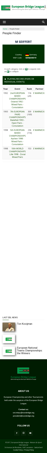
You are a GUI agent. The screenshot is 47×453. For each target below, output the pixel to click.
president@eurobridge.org (23, 416)
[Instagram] (23, 433)
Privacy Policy (29, 450)
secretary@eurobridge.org (23, 413)
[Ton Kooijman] (14, 327)
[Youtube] (30, 433)
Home (5, 29)
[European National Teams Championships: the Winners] (14, 351)
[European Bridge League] (23, 7)
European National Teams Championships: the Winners (29, 350)
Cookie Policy (18, 450)
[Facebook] (16, 433)
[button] (4, 22)
